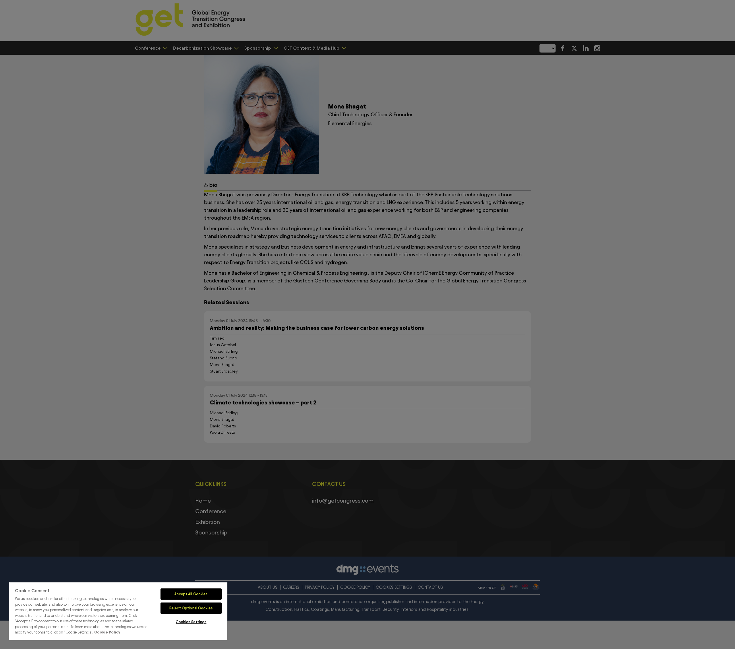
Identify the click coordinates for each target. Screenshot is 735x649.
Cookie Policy (107, 632)
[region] (118, 611)
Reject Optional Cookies (191, 608)
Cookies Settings (191, 622)
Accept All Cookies (191, 594)
